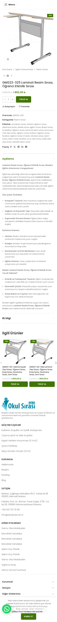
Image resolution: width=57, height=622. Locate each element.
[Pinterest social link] (19, 147)
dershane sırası (9, 127)
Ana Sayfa (7, 69)
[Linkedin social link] (22, 147)
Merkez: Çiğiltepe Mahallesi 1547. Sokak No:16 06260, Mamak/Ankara (25, 495)
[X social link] (15, 147)
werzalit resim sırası (21, 142)
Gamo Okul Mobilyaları (13, 528)
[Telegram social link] (26, 147)
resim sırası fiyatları (17, 139)
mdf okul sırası (9, 133)
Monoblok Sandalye (12, 533)
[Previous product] (4, 76)
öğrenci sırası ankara (26, 133)
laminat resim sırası (34, 130)
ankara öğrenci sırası (36, 124)
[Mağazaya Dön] (8, 76)
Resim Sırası (42, 69)
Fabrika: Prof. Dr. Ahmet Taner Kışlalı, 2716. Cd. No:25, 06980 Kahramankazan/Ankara (25, 503)
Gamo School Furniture (14, 570)
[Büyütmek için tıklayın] (8, 59)
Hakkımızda (7, 464)
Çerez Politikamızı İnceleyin (27, 611)
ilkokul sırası (47, 127)
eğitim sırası (35, 127)
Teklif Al (23, 99)
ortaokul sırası (36, 136)
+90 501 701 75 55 (11, 509)
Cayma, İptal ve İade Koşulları (17, 435)
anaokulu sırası (18, 124)
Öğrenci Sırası (9, 564)
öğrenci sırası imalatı (20, 136)
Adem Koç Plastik (11, 549)
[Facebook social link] (11, 147)
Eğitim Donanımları (24, 69)
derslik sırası (23, 127)
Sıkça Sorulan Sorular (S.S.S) (16, 451)
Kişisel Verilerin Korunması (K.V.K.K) (20, 440)
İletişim (5, 469)
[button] (15, 384)
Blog (4, 480)
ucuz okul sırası (34, 139)
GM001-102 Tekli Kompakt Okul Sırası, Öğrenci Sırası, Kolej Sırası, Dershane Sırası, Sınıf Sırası (14, 371)
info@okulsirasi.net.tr (12, 514)
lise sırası (49, 130)
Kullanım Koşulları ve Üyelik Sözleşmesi (22, 430)
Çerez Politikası (9, 445)
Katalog (6, 474)
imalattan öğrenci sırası (13, 130)
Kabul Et (28, 616)
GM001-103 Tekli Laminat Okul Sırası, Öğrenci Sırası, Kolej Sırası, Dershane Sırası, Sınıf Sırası (41, 371)
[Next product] (11, 76)
